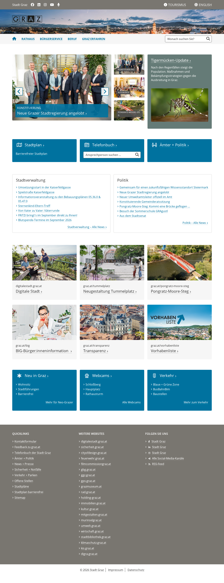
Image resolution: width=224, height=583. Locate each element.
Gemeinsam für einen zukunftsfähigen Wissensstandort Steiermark (164, 187)
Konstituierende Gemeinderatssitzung (145, 202)
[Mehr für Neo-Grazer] (19, 375)
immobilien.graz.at (93, 503)
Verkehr (167, 375)
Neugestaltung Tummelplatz (109, 291)
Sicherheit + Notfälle (28, 469)
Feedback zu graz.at (27, 447)
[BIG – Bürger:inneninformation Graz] (44, 322)
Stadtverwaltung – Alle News (86, 227)
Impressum (115, 570)
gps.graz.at (88, 481)
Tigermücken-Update (170, 60)
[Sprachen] (196, 4)
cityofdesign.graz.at (94, 453)
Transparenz (95, 350)
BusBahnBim (161, 389)
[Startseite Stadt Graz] (14, 39)
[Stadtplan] (19, 145)
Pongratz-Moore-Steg (170, 291)
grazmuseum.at (91, 486)
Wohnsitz (24, 384)
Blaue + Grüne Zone (166, 384)
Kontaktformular (26, 441)
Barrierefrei (25, 394)
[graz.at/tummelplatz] (112, 262)
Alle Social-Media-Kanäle (168, 458)
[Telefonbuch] (86, 145)
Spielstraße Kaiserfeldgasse (36, 192)
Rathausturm (94, 394)
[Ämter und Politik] (154, 145)
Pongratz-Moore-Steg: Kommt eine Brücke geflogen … (155, 206)
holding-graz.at (91, 498)
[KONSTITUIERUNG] (129, 64)
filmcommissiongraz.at (96, 464)
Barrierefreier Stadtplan (31, 154)
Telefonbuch (103, 145)
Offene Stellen (24, 481)
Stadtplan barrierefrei (29, 492)
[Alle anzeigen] (86, 375)
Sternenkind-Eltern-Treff (34, 206)
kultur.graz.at (90, 509)
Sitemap (20, 498)
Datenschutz (136, 570)
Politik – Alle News (195, 223)
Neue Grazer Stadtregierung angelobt (51, 113)
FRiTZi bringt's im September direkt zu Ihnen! (47, 215)
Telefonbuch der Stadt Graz (33, 453)
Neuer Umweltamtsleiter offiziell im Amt (146, 197)
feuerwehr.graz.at (92, 458)
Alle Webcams (131, 402)
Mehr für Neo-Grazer (59, 402)
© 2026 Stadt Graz (92, 570)
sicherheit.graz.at (92, 447)
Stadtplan (34, 145)
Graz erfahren (93, 39)
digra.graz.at (89, 554)
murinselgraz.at (91, 520)
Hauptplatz (93, 389)
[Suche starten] (208, 39)
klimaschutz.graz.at (93, 543)
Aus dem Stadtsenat (133, 216)
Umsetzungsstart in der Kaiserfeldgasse (44, 187)
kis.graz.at (87, 548)
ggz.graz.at (88, 475)
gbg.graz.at (88, 469)
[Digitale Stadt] (44, 262)
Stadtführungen (28, 389)
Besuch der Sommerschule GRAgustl (144, 211)
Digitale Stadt (28, 291)
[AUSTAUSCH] (129, 87)
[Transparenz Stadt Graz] (112, 322)
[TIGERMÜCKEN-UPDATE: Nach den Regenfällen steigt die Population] (179, 105)
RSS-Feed (158, 464)
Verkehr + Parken (26, 475)
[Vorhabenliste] (179, 322)
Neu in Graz (36, 375)
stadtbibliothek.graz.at (96, 537)
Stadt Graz (158, 441)
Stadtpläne (22, 486)
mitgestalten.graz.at (94, 514)
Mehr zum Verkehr (196, 402)
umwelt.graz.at (90, 526)
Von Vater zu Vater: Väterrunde (38, 210)
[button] (205, 5)
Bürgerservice (51, 39)
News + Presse (24, 464)
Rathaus (28, 39)
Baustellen (160, 394)
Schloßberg (93, 384)
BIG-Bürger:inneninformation (43, 350)
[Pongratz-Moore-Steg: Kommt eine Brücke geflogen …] (179, 262)
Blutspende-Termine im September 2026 (45, 220)
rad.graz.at (88, 492)
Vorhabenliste (164, 350)
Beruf (72, 39)
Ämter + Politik (173, 145)
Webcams (101, 375)
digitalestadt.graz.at (94, 441)
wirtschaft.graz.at (92, 531)
